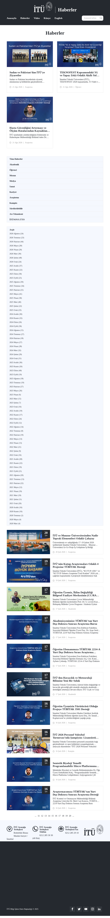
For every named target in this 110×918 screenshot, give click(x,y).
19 (66, 816)
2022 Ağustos (16, 427)
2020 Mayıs (15, 520)
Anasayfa (11, 18)
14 (49, 816)
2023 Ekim (16, 371)
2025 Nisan (16, 298)
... (35, 816)
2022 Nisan (16, 443)
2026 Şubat (16, 258)
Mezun (13, 175)
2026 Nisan (16, 250)
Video (37, 18)
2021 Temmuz (17, 479)
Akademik (14, 164)
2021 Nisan (16, 491)
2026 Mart (15, 254)
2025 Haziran (16, 290)
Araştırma (14, 197)
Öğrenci (13, 170)
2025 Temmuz (17, 286)
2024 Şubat (16, 354)
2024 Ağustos (16, 330)
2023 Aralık (16, 362)
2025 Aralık (16, 266)
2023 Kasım (16, 367)
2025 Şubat (16, 306)
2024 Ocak (15, 358)
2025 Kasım (16, 270)
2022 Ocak (15, 455)
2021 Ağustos (16, 475)
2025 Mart (15, 302)
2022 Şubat (15, 451)
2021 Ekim (16, 467)
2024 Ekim (16, 322)
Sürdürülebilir (16, 208)
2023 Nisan (15, 395)
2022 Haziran (16, 435)
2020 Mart (15, 524)
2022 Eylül (16, 423)
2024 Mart (15, 350)
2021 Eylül (16, 471)
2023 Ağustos (16, 379)
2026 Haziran (16, 242)
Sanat (12, 186)
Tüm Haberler (16, 159)
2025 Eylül (16, 278)
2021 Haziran (16, 483)
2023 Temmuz (17, 383)
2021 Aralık (16, 459)
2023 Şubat (15, 403)
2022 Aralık (16, 411)
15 (53, 816)
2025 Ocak (15, 310)
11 (39, 816)
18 (63, 816)
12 (42, 816)
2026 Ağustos (16, 234)
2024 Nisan (16, 346)
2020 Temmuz (16, 516)
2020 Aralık (16, 507)
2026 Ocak (15, 262)
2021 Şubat (16, 499)
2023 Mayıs (16, 391)
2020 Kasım (16, 511)
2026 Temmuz (17, 238)
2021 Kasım (16, 463)
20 (70, 816)
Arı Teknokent (16, 214)
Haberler (25, 18)
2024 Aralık (16, 314)
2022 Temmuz (16, 431)
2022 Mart (15, 447)
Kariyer (13, 192)
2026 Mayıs (16, 246)
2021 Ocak (15, 503)
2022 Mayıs (16, 439)
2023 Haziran (16, 387)
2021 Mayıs (16, 487)
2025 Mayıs (16, 294)
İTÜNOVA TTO (17, 219)
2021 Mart (15, 495)
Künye (47, 18)
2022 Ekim (16, 419)
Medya (13, 181)
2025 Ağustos (16, 282)
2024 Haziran (16, 338)
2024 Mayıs (16, 342)
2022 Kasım (16, 415)
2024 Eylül (16, 326)
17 (59, 816)
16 (56, 816)
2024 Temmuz (17, 334)
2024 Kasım (16, 318)
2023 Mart (15, 399)
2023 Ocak (15, 407)
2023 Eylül (16, 375)
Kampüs (13, 203)
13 (46, 816)
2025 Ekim (16, 274)
